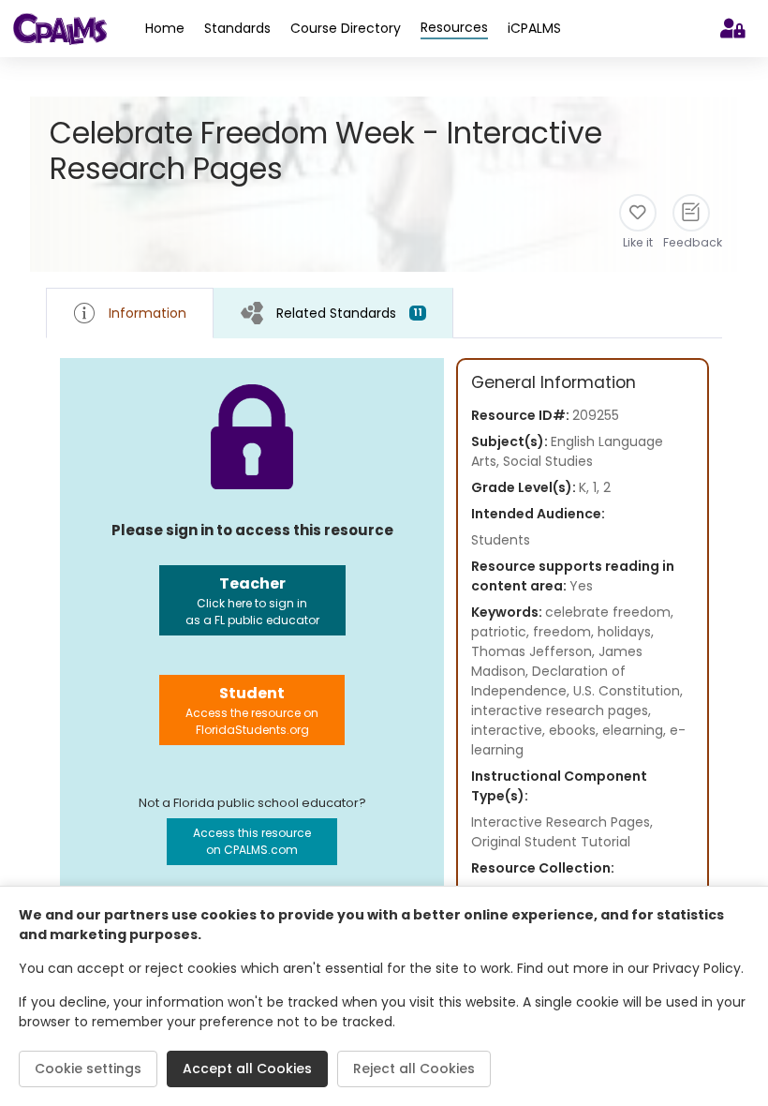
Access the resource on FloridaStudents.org (251, 710)
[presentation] (333, 312)
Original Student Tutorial (550, 841)
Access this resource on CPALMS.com (252, 841)
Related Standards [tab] (349, 313)
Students (500, 540)
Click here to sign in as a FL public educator (252, 600)
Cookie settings (88, 1068)
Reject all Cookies (414, 1068)
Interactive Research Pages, (562, 822)
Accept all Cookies (247, 1068)
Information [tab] (147, 313)
